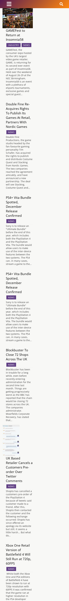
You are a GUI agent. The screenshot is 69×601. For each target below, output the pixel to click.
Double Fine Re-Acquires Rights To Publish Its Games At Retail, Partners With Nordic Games (18, 115)
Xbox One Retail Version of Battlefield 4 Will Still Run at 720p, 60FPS (18, 554)
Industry (13, 45)
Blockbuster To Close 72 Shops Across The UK (17, 354)
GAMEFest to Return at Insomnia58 (15, 35)
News (26, 45)
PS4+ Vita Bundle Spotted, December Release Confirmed (18, 206)
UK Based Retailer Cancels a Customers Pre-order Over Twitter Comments (19, 469)
